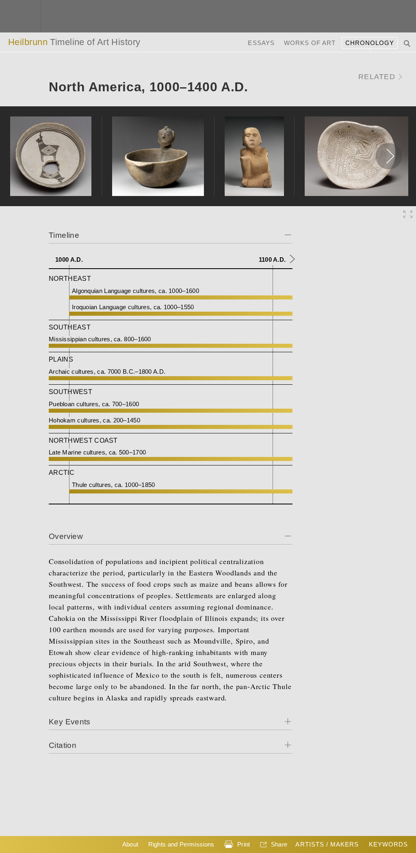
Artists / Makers (327, 844)
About (130, 844)
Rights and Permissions (181, 844)
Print (243, 844)
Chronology (369, 42)
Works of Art (310, 42)
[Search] (408, 43)
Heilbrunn (74, 42)
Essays (261, 42)
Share (279, 844)
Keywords (388, 844)
